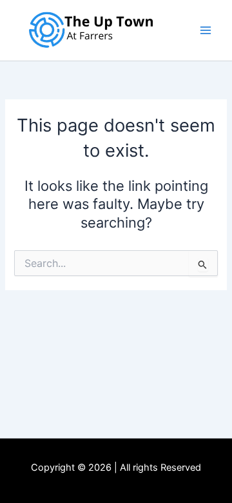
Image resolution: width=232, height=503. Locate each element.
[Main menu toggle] (205, 30)
